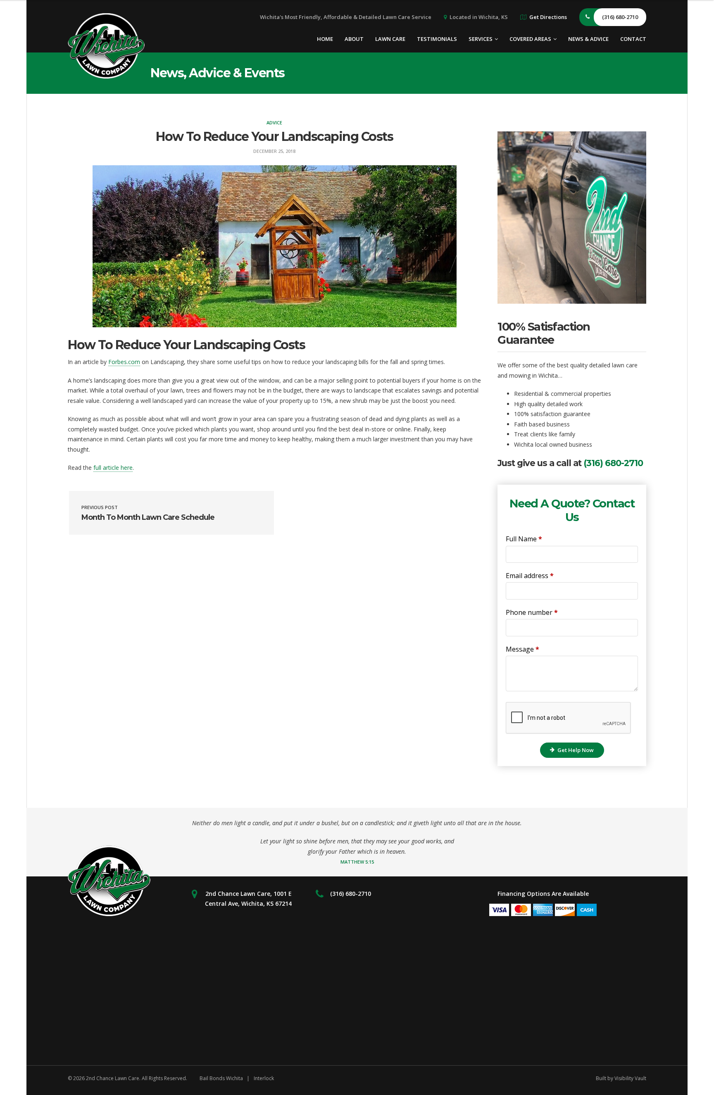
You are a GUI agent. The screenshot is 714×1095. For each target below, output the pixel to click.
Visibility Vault (630, 1078)
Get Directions (548, 17)
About (354, 39)
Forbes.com (124, 362)
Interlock (264, 1078)
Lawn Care (390, 39)
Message (522, 649)
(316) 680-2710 (613, 463)
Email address (530, 575)
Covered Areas (530, 39)
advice (274, 122)
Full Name (524, 538)
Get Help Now (575, 750)
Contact (633, 39)
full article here (113, 467)
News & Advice (588, 39)
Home (325, 39)
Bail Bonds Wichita (221, 1078)
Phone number (532, 612)
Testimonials (437, 39)
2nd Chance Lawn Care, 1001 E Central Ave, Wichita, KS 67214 (248, 899)
